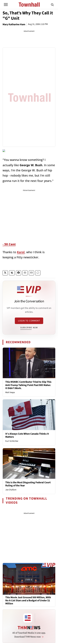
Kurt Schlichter (11, 441)
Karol (21, 252)
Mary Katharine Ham (14, 24)
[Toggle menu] (6, 4)
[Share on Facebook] (18, 272)
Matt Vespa (10, 392)
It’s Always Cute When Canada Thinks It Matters (27, 435)
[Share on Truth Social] (12, 272)
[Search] (52, 4)
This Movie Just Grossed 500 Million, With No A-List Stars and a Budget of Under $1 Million (28, 600)
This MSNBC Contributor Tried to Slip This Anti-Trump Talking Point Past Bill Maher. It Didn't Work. (28, 385)
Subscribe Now (29, 327)
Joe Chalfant (10, 489)
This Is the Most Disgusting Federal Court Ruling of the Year (28, 484)
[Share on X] (5, 272)
